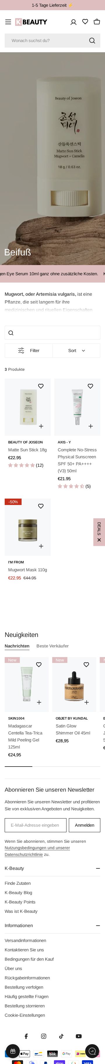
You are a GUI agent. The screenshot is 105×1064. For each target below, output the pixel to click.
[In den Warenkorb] (41, 426)
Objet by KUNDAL (72, 718)
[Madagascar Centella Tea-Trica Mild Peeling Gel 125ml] (27, 684)
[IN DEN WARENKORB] (39, 702)
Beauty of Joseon (25, 442)
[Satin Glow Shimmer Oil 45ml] (74, 684)
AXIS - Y (64, 442)
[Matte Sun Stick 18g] (28, 407)
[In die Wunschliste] (41, 386)
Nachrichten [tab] (17, 645)
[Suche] (92, 40)
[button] (52, 301)
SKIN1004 (16, 718)
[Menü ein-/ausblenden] (8, 21)
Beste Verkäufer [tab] (52, 645)
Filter (34, 350)
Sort (72, 350)
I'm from (16, 562)
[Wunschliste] (85, 22)
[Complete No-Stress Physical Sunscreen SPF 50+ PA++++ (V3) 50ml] (77, 407)
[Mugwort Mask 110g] (28, 527)
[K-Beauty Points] (13, 1051)
